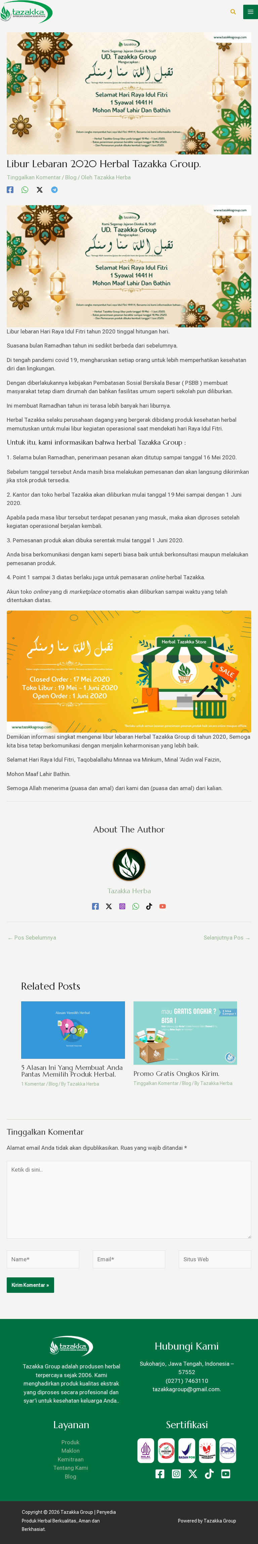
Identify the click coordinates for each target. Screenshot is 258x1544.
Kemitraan (71, 1459)
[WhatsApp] (25, 189)
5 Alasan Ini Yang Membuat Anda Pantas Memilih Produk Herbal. (72, 1071)
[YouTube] (162, 906)
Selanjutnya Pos (227, 937)
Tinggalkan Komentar (34, 177)
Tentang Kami (70, 1467)
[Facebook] (10, 189)
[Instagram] (122, 906)
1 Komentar (33, 1084)
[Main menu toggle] (250, 12)
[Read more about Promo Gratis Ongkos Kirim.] (185, 1032)
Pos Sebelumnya (31, 937)
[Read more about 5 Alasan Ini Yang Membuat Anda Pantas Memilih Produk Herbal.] (73, 1029)
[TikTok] (149, 906)
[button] (233, 12)
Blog (71, 177)
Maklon (70, 1450)
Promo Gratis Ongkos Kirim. (176, 1074)
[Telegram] (54, 189)
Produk (70, 1442)
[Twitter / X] (39, 189)
